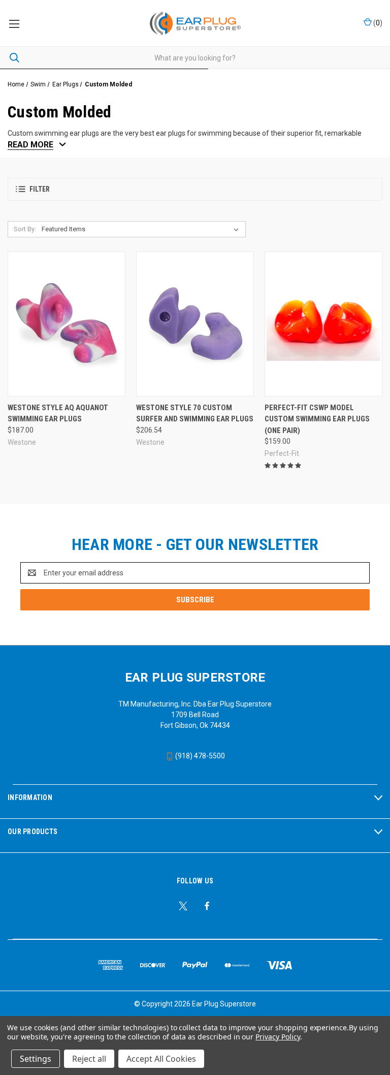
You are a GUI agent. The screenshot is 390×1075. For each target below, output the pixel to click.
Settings (35, 1058)
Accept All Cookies (161, 1058)
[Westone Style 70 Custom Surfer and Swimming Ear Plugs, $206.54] (195, 324)
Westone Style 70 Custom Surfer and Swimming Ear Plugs (194, 413)
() (377, 23)
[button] (195, 189)
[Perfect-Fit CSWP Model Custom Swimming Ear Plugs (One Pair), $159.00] (323, 324)
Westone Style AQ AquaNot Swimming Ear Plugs (58, 413)
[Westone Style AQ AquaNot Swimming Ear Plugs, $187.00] (66, 324)
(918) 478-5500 (199, 756)
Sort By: (25, 229)
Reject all (89, 1058)
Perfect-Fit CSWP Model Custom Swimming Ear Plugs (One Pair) (317, 419)
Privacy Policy (277, 1036)
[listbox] (142, 229)
